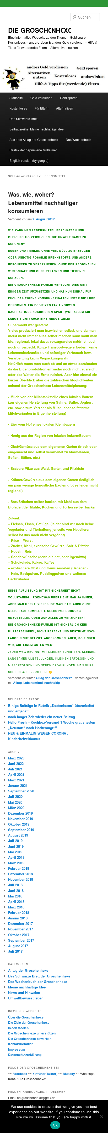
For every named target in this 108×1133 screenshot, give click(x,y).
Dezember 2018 (20, 873)
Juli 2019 (15, 840)
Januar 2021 (18, 785)
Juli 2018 (15, 884)
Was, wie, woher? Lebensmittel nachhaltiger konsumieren (43, 202)
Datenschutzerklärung (24, 1054)
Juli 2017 (15, 951)
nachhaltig (52, 682)
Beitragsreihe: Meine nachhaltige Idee (36, 129)
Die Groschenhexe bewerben (29, 1038)
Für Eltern (41, 108)
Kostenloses (18, 108)
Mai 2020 (15, 802)
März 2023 (16, 758)
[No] (101, 1116)
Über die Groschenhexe (26, 1017)
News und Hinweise (24, 992)
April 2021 (16, 774)
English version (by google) (28, 160)
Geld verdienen (41, 97)
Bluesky (69, 1073)
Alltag (17, 682)
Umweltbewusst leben (26, 997)
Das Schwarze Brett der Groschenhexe (39, 976)
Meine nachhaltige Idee (27, 987)
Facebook (20, 1073)
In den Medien (18, 1028)
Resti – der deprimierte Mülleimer (33, 150)
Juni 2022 (16, 763)
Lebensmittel (33, 682)
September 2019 (21, 829)
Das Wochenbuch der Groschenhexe (37, 981)
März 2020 (16, 807)
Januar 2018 (18, 917)
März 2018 (16, 907)
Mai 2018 (15, 896)
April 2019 (16, 857)
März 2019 (16, 862)
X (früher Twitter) (45, 1073)
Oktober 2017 (18, 934)
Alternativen (64, 108)
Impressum (16, 1049)
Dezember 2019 (20, 813)
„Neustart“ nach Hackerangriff (32, 727)
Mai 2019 (15, 851)
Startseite (16, 97)
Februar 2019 (18, 868)
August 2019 (18, 835)
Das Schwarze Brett (23, 118)
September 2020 (21, 790)
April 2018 (16, 901)
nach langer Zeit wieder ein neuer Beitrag (41, 716)
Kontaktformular (20, 1044)
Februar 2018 (18, 912)
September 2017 (21, 940)
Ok (55, 1125)
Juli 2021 (15, 768)
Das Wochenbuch (78, 139)
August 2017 (18, 945)
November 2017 (20, 928)
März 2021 (16, 779)
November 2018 (20, 879)
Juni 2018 (16, 890)
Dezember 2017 (20, 923)
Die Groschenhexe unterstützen (32, 1033)
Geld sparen (69, 97)
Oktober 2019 (18, 824)
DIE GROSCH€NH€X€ (39, 30)
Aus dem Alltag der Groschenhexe (33, 139)
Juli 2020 (15, 796)
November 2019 (20, 818)
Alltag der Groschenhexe (54, 678)
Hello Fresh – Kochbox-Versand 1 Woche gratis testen (51, 722)
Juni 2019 (16, 846)
